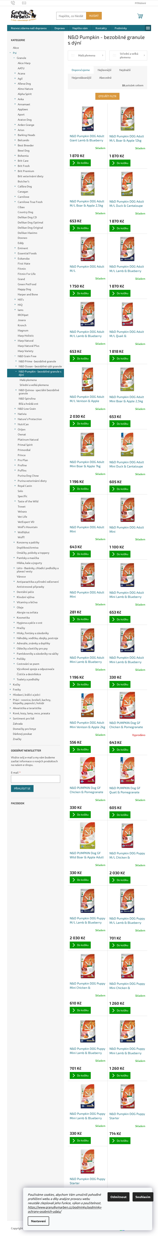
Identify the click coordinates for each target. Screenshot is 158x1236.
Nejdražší (125, 70)
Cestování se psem (28, 663)
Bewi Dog (23, 150)
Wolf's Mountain (28, 527)
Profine (22, 465)
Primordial (24, 450)
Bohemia (23, 155)
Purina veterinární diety (32, 480)
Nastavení (38, 1221)
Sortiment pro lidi (23, 718)
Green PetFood (27, 284)
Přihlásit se (22, 788)
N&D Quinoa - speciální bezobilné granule (39, 391)
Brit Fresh (24, 165)
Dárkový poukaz (22, 733)
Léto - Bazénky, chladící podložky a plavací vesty (38, 569)
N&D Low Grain (27, 408)
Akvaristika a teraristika (27, 708)
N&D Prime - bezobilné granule (37, 361)
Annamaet (24, 104)
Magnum (23, 330)
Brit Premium (26, 171)
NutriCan (23, 424)
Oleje (20, 607)
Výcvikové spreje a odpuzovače (35, 669)
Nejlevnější (104, 70)
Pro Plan (23, 460)
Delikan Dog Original (30, 227)
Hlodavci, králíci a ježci (26, 694)
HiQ (20, 304)
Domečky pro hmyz (24, 728)
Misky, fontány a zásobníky (33, 633)
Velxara (22, 511)
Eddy (21, 243)
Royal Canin (25, 485)
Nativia (22, 413)
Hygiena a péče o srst (29, 622)
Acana (21, 73)
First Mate (24, 263)
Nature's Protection (30, 419)
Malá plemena (28, 380)
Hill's (21, 299)
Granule (21, 57)
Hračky (21, 628)
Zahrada (18, 723)
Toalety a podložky (28, 679)
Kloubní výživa (25, 597)
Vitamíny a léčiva (27, 602)
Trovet (22, 506)
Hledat (94, 15)
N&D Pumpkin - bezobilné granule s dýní (40, 373)
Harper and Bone (28, 294)
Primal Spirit (25, 444)
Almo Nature (25, 88)
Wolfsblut (24, 532)
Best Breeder (26, 145)
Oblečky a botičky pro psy (32, 648)
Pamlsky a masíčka (28, 557)
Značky (17, 739)
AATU (21, 68)
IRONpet (23, 314)
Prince (22, 455)
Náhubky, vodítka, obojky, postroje (37, 638)
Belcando (23, 140)
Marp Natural (26, 340)
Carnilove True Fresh (30, 202)
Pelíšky (21, 658)
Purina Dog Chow (28, 475)
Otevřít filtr (107, 96)
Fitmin (22, 268)
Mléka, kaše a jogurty (29, 562)
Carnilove (23, 196)
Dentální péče (25, 591)
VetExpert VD (26, 521)
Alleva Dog (24, 83)
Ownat (22, 434)
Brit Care (23, 160)
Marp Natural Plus (28, 345)
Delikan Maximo (27, 232)
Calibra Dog (25, 186)
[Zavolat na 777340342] (16, 2)
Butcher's (23, 181)
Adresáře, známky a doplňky (33, 643)
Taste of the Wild (28, 501)
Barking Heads (26, 135)
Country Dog (25, 212)
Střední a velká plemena (34, 384)
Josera (22, 320)
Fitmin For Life (27, 273)
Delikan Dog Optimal (30, 222)
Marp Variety (25, 351)
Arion (21, 130)
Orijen (21, 429)
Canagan (23, 191)
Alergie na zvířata (27, 612)
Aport (21, 114)
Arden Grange (26, 124)
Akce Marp (24, 63)
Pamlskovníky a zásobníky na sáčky (37, 653)
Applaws (23, 109)
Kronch (22, 325)
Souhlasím (142, 1197)
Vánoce (21, 576)
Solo (20, 491)
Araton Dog (25, 119)
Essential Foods (27, 253)
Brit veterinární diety (30, 176)
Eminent (23, 248)
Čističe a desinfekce (29, 674)
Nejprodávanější (81, 77)
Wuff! (21, 537)
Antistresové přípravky (30, 586)
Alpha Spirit (25, 94)
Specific (22, 496)
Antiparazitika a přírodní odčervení (38, 581)
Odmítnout (118, 1197)
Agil (20, 78)
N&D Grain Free (27, 356)
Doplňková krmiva (27, 547)
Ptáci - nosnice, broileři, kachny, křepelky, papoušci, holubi (32, 701)
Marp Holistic (26, 335)
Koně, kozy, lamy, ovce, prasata (31, 713)
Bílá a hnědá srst (28, 403)
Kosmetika (23, 617)
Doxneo (22, 237)
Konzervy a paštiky (28, 542)
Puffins (22, 470)
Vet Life (22, 516)
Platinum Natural (28, 439)
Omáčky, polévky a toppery (33, 552)
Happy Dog (24, 289)
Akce (16, 47)
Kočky (16, 684)
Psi (15, 52)
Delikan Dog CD (27, 217)
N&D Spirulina (27, 398)
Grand (21, 279)
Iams (20, 309)
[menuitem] (28, 28)
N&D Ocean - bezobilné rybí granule (40, 366)
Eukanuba (23, 258)
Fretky (17, 689)
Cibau (21, 207)
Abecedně (105, 77)
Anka (21, 99)
